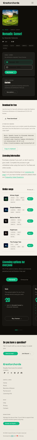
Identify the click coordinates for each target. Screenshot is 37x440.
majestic (31, 45)
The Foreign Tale (15, 242)
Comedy (19, 209)
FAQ (4, 403)
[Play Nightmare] (6, 233)
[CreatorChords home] (11, 3)
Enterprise (24, 280)
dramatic (24, 45)
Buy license (11, 72)
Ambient (18, 45)
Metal (12, 244)
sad (23, 209)
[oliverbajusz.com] (12, 436)
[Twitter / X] (11, 372)
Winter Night (14, 195)
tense (18, 222)
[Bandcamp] (18, 372)
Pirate (19, 232)
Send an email (10, 353)
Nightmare (13, 230)
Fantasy (13, 197)
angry (18, 246)
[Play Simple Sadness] (6, 210)
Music (5, 385)
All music (5, 29)
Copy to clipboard (10, 149)
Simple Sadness (15, 207)
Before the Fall (15, 217)
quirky (12, 212)
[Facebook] (8, 372)
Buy (30, 198)
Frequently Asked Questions (14, 177)
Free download (12, 118)
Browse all (31, 189)
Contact (5, 408)
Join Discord (26, 353)
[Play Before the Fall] (6, 221)
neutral (5, 48)
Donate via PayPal (11, 423)
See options (11, 92)
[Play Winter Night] (6, 199)
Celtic (12, 45)
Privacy (5, 405)
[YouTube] (14, 372)
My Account (7, 391)
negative (13, 202)
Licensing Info (7, 393)
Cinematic (13, 219)
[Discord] (21, 372)
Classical (5, 45)
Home (5, 383)
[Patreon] (4, 372)
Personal (12, 280)
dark (23, 199)
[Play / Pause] (10, 17)
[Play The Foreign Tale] (6, 245)
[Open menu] (32, 3)
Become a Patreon (9, 388)
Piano (16, 244)
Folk (17, 197)
